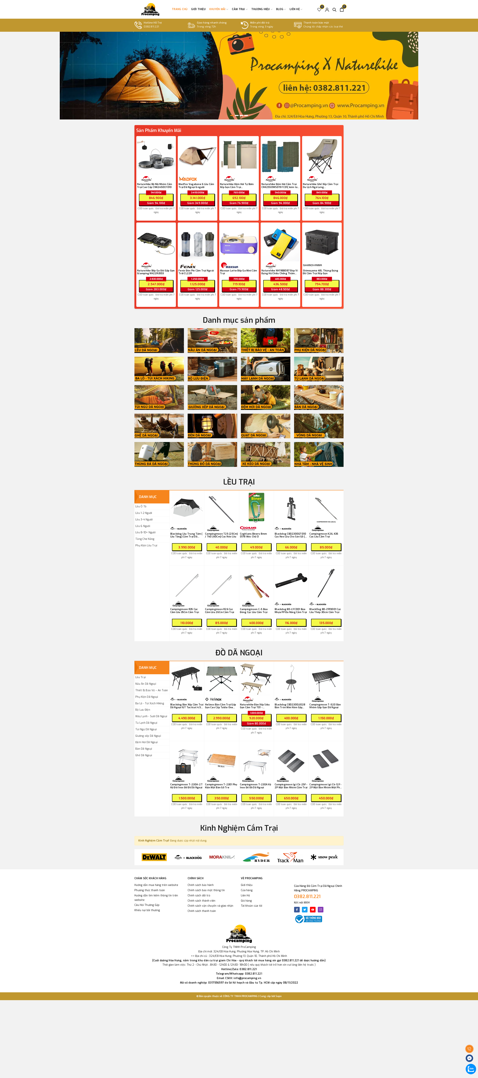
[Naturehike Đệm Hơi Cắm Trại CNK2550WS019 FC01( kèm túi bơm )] (280, 156)
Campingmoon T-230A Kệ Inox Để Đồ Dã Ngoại (255, 786)
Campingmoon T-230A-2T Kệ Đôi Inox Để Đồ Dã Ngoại (186, 786)
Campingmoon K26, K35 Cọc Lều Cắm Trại (323, 535)
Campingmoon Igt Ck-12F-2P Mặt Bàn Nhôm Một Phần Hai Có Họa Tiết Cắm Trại (326, 786)
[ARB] (324, 857)
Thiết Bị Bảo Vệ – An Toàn (151, 690)
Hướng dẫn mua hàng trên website (156, 885)
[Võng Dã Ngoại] (319, 426)
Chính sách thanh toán (202, 911)
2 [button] (237, 115)
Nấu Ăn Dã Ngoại (145, 684)
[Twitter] (305, 909)
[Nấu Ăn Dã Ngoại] (212, 340)
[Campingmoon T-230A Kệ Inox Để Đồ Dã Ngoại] (256, 758)
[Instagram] (320, 909)
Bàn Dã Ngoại (143, 749)
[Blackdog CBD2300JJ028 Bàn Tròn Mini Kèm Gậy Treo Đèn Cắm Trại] (291, 678)
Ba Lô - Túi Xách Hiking (149, 703)
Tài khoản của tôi (251, 906)
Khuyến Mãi (217, 9)
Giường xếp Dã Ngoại (148, 736)
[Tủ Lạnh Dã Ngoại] (319, 369)
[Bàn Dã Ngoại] (319, 397)
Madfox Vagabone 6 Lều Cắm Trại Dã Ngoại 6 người (196, 186)
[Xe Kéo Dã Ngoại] (265, 454)
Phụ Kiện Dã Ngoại (146, 697)
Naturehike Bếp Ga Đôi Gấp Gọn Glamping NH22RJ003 (156, 272)
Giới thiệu (198, 9)
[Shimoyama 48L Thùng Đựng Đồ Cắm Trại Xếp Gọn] (322, 242)
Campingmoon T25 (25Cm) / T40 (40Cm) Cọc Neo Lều (221, 535)
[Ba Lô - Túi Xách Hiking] (159, 369)
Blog (280, 9)
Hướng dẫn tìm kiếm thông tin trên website (156, 898)
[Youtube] (313, 909)
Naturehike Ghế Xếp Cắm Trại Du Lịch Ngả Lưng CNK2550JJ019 (320, 186)
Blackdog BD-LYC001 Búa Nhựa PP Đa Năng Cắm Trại (291, 611)
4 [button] (246, 115)
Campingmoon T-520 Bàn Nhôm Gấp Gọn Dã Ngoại (325, 706)
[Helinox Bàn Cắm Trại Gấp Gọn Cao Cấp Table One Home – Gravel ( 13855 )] (221, 678)
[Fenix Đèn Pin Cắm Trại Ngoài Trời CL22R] (198, 242)
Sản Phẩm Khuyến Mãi (158, 130)
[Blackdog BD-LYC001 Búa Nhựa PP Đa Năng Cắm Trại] (291, 583)
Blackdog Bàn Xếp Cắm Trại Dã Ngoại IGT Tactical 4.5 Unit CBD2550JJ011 (186, 706)
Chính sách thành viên (201, 901)
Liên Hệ (245, 895)
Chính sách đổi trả (199, 895)
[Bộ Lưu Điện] (212, 369)
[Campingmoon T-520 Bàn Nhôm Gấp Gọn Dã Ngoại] (326, 678)
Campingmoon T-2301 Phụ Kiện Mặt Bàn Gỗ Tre (221, 786)
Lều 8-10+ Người (145, 532)
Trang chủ (179, 9)
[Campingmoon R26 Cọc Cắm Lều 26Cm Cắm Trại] (221, 583)
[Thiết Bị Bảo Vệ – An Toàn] (265, 340)
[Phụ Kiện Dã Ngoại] (319, 340)
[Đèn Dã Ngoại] (212, 426)
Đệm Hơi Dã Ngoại (146, 742)
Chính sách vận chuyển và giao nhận (210, 906)
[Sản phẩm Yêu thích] (319, 9)
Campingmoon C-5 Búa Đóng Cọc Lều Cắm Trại (254, 611)
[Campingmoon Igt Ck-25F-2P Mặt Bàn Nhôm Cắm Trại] (291, 758)
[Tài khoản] (327, 9)
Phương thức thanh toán (149, 890)
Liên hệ (295, 9)
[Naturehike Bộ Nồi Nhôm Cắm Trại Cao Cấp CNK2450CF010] (156, 156)
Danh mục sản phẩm (239, 320)
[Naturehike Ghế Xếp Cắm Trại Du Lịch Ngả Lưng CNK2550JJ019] (322, 156)
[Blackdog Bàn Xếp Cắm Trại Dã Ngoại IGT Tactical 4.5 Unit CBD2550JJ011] (186, 678)
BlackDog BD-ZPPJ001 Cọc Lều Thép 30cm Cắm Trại (325, 611)
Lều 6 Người (142, 526)
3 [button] (241, 115)
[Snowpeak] (290, 857)
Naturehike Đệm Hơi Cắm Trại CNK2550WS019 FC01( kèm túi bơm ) (279, 186)
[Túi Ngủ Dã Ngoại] (159, 397)
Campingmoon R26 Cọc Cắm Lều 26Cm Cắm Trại (219, 611)
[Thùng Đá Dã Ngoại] (159, 454)
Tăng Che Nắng (144, 539)
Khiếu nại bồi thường (147, 910)
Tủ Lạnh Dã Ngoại (146, 723)
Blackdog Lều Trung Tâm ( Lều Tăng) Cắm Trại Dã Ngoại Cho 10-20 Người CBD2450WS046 (186, 535)
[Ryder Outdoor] (222, 857)
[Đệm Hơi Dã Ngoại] (265, 397)
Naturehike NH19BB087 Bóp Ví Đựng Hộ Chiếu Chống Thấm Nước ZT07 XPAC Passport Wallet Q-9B (279, 272)
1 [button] (232, 115)
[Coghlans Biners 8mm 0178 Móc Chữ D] (256, 508)
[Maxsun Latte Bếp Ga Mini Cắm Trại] (239, 242)
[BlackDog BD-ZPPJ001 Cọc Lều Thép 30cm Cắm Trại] (326, 583)
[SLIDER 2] (239, 75)
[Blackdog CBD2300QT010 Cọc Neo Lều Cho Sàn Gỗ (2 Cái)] (291, 508)
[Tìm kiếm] (334, 9)
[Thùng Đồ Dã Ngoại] (212, 454)
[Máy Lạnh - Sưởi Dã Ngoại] (265, 369)
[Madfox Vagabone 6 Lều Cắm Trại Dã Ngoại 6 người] (198, 156)
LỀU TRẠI (239, 482)
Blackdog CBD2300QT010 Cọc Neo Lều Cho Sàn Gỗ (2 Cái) (291, 535)
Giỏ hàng (246, 901)
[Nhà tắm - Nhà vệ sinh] (319, 454)
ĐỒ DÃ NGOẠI (239, 653)
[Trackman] (256, 857)
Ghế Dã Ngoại (143, 755)
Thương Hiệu (261, 9)
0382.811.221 (307, 897)
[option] (239, 75)
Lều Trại (140, 677)
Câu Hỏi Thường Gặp (147, 905)
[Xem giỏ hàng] (342, 9)
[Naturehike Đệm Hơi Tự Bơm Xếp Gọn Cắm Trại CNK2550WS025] (239, 156)
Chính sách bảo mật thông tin (206, 890)
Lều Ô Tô (140, 506)
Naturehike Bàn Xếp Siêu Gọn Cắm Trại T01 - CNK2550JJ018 (255, 706)
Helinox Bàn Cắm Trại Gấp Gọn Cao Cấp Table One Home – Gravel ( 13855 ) (220, 706)
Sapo (279, 996)
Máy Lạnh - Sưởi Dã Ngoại (151, 716)
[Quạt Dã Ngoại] (265, 426)
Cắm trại (239, 9)
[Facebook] (297, 909)
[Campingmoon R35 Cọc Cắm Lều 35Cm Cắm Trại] (186, 583)
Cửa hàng (246, 890)
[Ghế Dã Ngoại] (159, 426)
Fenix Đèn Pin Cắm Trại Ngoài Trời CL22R (196, 272)
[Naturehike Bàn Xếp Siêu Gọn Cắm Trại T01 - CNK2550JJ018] (256, 678)
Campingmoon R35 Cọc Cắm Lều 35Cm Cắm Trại (184, 611)
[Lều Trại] (159, 340)
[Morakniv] (188, 857)
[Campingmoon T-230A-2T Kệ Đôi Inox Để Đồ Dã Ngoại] (186, 758)
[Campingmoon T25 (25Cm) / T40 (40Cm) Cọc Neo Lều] (221, 508)
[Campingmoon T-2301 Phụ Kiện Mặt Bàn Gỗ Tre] (221, 758)
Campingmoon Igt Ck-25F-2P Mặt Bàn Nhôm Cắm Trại (291, 786)
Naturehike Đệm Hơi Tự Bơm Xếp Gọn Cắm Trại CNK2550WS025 (237, 186)
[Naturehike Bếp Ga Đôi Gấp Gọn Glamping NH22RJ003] (156, 242)
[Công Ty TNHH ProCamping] (150, 9)
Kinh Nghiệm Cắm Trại (239, 828)
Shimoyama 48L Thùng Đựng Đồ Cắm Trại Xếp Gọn (320, 272)
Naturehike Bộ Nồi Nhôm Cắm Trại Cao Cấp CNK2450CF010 (154, 186)
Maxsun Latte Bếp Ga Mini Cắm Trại (238, 272)
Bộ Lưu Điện (142, 710)
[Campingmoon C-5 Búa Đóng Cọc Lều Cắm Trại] (256, 583)
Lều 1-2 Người (143, 513)
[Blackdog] (154, 857)
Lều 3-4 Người (144, 519)
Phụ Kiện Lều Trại (146, 545)
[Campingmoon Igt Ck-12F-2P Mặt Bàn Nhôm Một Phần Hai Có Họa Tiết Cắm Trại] (326, 758)
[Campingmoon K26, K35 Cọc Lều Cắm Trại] (326, 508)
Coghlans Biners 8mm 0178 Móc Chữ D (253, 535)
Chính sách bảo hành (201, 885)
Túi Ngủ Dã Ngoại (146, 729)
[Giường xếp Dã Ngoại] (212, 397)
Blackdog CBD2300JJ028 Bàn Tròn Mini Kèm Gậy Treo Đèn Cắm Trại (290, 706)
